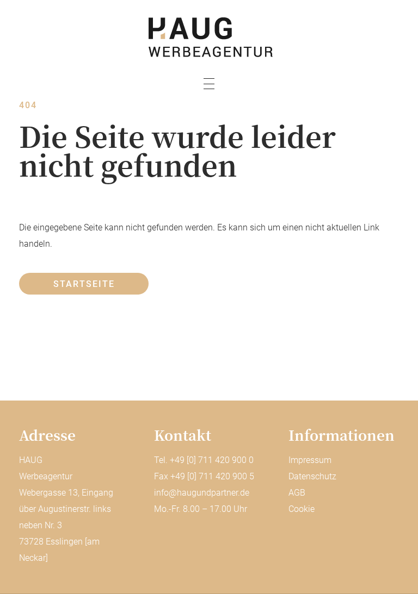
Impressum (309, 460)
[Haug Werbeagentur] (209, 37)
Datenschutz (312, 476)
